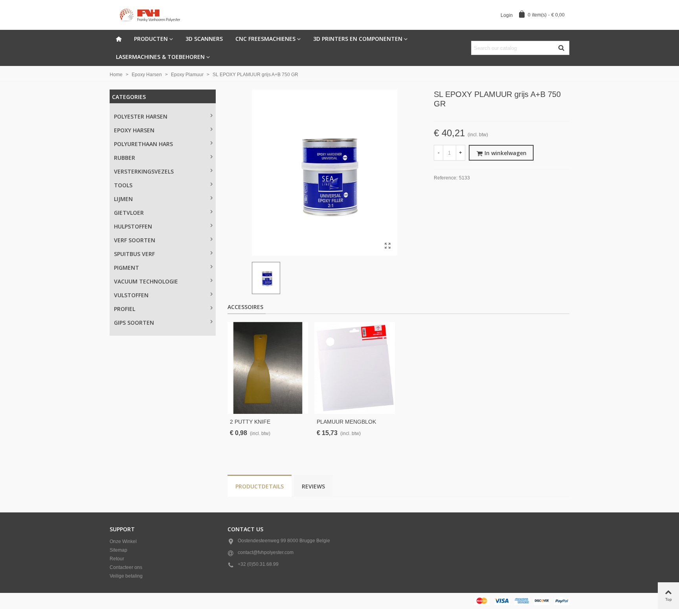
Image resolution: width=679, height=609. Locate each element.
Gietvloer (129, 212)
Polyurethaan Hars (143, 144)
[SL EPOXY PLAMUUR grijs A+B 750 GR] (387, 246)
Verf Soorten (134, 240)
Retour (117, 558)
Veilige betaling (126, 576)
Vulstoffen (131, 295)
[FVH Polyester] (153, 15)
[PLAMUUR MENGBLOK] (354, 368)
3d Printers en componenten (357, 38)
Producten (151, 38)
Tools (123, 185)
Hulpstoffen (133, 226)
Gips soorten (134, 322)
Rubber (124, 157)
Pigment (126, 267)
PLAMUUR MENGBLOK (346, 422)
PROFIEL (124, 309)
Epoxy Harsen (134, 130)
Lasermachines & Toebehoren (160, 56)
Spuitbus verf (134, 254)
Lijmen (123, 199)
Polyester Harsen (140, 116)
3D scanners (204, 38)
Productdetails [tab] (259, 486)
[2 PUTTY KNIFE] (268, 368)
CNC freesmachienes (265, 38)
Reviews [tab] (313, 486)
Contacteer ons (126, 567)
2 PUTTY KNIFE (250, 422)
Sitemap (118, 550)
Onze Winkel (123, 541)
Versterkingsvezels (144, 171)
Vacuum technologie (146, 281)
